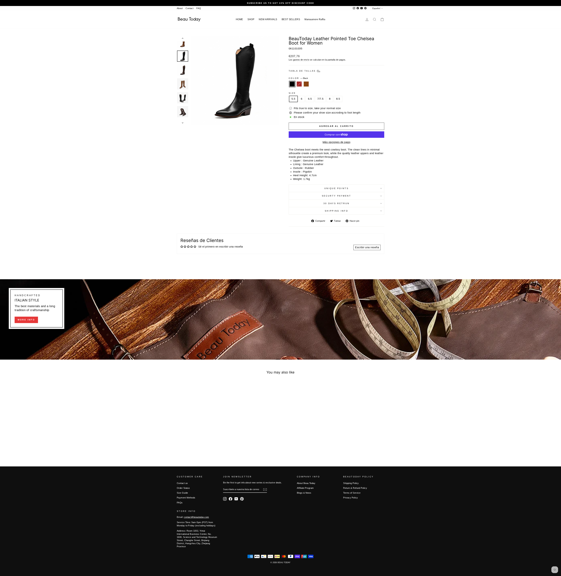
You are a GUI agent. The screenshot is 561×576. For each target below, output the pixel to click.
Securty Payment (336, 196)
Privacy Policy (350, 497)
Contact (189, 8)
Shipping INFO (336, 211)
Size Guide (182, 493)
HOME (239, 19)
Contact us (182, 483)
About (180, 8)
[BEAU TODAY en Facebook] (230, 499)
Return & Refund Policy (355, 488)
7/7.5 (320, 98)
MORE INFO (26, 320)
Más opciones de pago (336, 142)
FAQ (198, 8)
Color (298, 78)
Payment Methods (186, 497)
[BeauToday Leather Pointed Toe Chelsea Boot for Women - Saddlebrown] (205, 445)
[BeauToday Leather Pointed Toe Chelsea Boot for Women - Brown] (201, 445)
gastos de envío (301, 59)
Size (292, 93)
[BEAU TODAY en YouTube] (236, 499)
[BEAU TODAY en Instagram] (225, 499)
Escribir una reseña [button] (367, 247)
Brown (299, 84)
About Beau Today (306, 483)
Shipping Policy (351, 483)
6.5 (310, 98)
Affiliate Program (305, 488)
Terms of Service (351, 493)
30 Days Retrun (336, 203)
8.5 (338, 98)
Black (292, 84)
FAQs (180, 502)
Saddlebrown (306, 84)
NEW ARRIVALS (268, 19)
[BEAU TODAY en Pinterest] (242, 499)
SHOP (250, 19)
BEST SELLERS (291, 19)
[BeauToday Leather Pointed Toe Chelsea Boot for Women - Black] (197, 445)
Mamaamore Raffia (314, 19)
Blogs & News (304, 493)
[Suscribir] (265, 489)
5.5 (293, 98)
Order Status (183, 488)
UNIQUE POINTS (336, 188)
